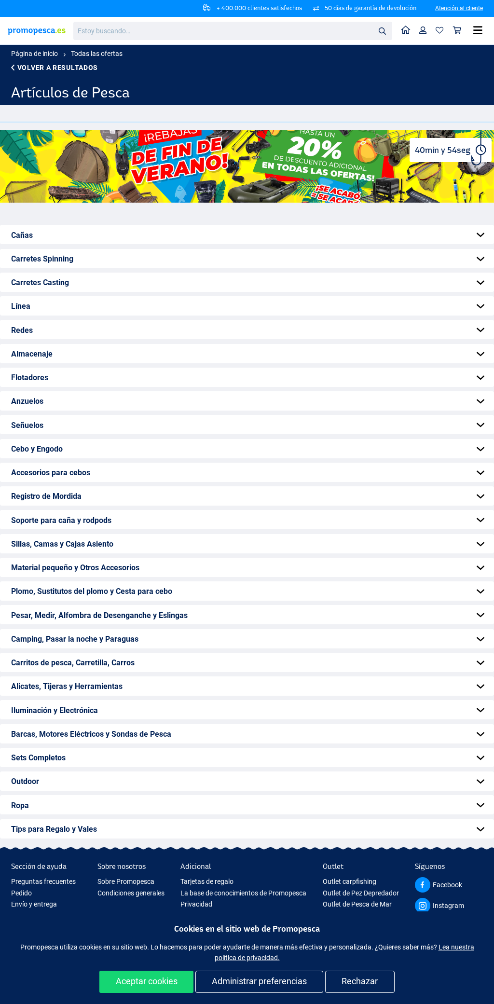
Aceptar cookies (147, 981)
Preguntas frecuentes (43, 881)
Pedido (21, 893)
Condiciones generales (131, 893)
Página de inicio (34, 53)
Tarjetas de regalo (206, 881)
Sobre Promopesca (125, 881)
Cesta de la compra (457, 30)
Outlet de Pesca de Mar (357, 904)
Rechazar (360, 981)
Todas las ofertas (97, 53)
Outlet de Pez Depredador (361, 893)
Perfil (423, 30)
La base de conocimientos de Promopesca (243, 893)
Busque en (385, 33)
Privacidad (196, 904)
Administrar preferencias (259, 981)
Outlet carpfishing (349, 881)
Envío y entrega (34, 904)
